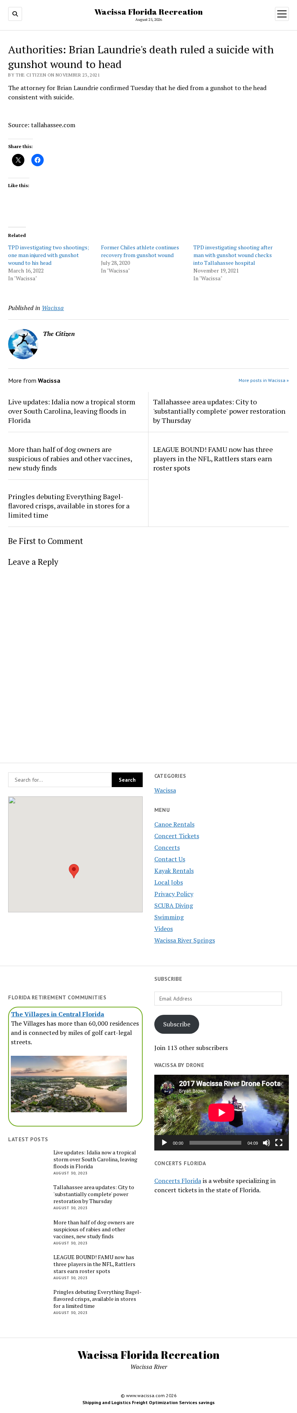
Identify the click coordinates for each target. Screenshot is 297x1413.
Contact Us (169, 859)
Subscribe (176, 1024)
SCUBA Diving (173, 905)
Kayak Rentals (174, 870)
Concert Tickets (176, 836)
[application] (221, 1113)
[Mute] (266, 1143)
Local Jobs (168, 882)
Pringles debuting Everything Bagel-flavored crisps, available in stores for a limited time (69, 506)
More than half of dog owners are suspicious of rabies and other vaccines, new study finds (70, 458)
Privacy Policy (173, 894)
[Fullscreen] (279, 1143)
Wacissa (165, 790)
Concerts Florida (177, 1180)
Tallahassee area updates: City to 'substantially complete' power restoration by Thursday (219, 411)
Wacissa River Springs (184, 940)
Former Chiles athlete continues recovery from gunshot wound (140, 251)
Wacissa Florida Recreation (148, 11)
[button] (74, 871)
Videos (163, 928)
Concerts (167, 847)
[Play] (164, 1143)
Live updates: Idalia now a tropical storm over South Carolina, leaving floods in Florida (71, 411)
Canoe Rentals (174, 824)
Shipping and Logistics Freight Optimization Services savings (148, 1402)
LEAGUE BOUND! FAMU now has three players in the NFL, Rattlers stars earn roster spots (213, 458)
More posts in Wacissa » (264, 380)
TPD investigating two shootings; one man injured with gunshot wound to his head (48, 255)
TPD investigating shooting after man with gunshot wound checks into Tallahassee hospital (233, 255)
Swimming (169, 917)
